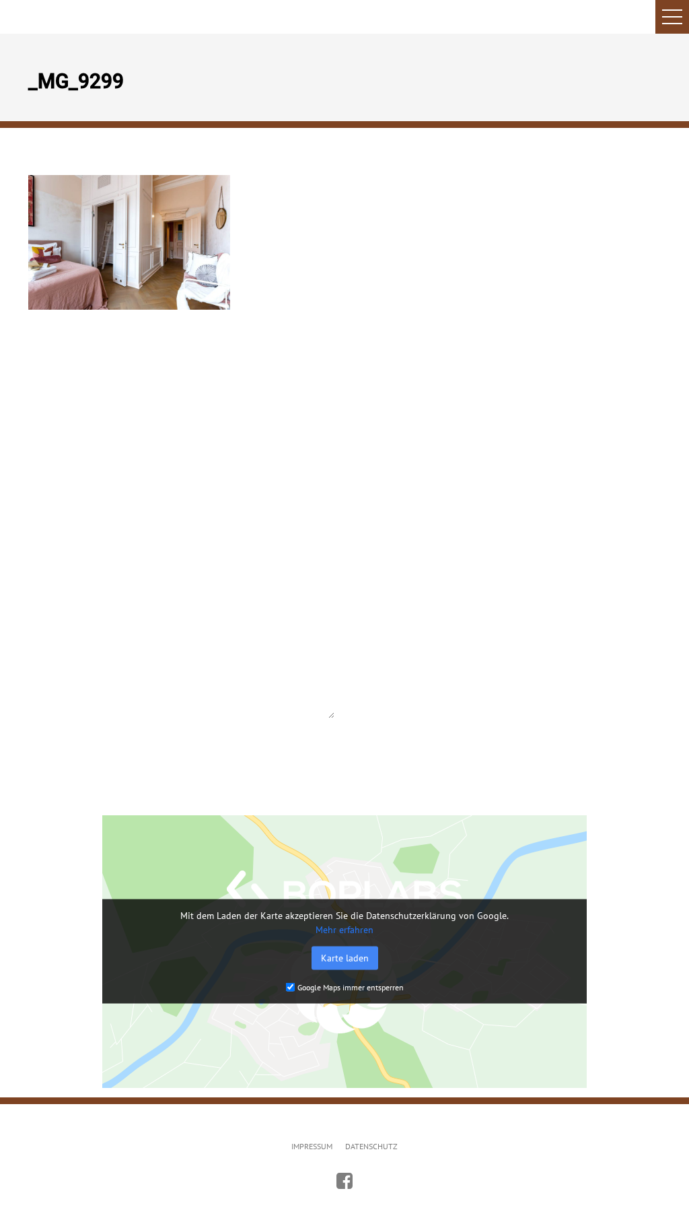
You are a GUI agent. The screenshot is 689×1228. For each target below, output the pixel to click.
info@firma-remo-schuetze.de (507, 603)
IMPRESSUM (311, 1146)
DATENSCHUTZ (371, 1146)
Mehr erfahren (344, 930)
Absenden (65, 754)
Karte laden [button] (345, 958)
